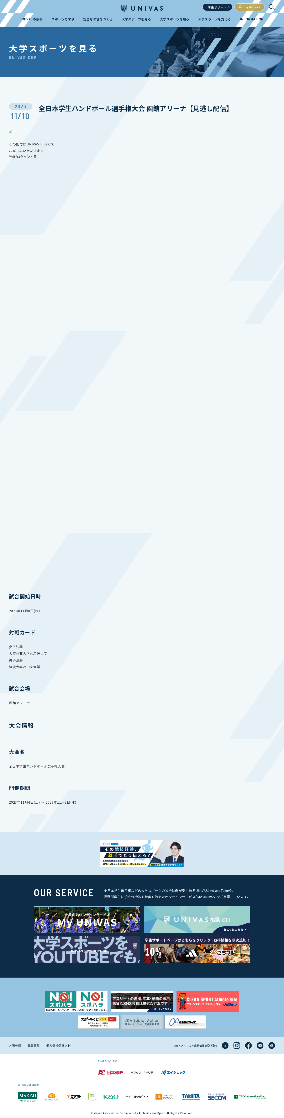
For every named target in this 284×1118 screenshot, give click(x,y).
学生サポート (217, 7)
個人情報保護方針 (58, 1045)
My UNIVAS (252, 7)
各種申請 (15, 1045)
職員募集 (34, 1045)
